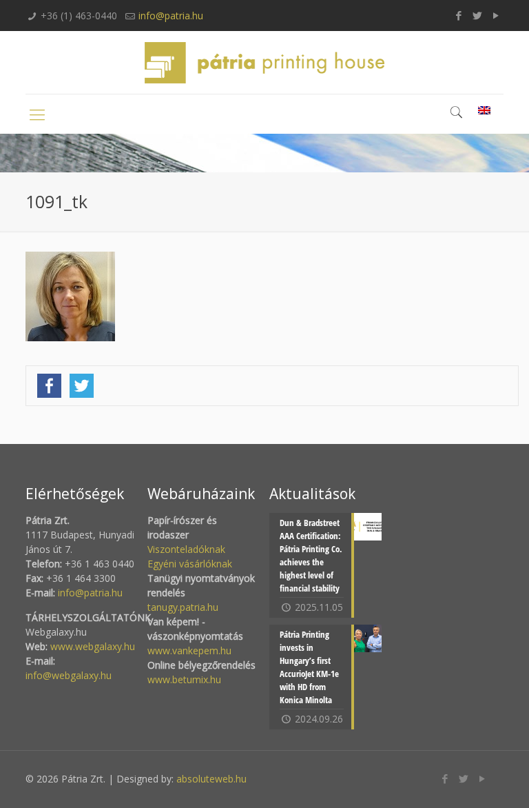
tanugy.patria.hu (182, 607)
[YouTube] (496, 15)
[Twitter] (477, 15)
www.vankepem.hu (189, 650)
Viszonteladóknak (186, 549)
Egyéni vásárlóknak (189, 563)
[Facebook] (459, 15)
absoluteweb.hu (211, 778)
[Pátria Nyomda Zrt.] (264, 62)
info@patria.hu (170, 15)
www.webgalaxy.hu (91, 646)
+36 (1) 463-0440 (79, 15)
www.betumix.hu (184, 679)
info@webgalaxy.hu (68, 675)
